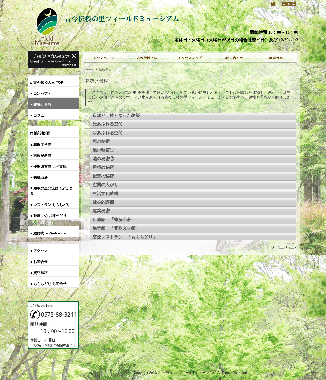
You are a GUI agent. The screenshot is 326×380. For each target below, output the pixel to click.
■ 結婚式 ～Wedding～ (48, 233)
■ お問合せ (39, 262)
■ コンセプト (40, 93)
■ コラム (37, 115)
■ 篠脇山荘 (39, 177)
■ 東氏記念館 (40, 155)
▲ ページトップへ (284, 246)
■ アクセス (39, 251)
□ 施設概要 (40, 133)
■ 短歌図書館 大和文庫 (48, 166)
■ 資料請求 (39, 273)
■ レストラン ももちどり (50, 205)
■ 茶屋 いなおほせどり (48, 215)
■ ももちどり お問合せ (48, 283)
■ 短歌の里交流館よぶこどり (51, 191)
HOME (90, 69)
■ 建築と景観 (40, 104)
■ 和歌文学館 (40, 144)
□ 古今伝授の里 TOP (46, 82)
